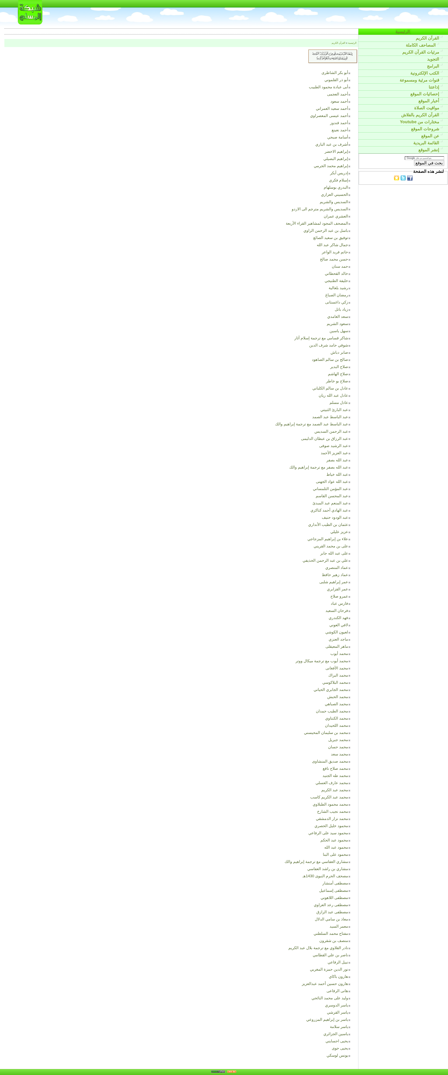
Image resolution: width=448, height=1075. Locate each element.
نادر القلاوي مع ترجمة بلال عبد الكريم (318, 948)
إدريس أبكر (339, 173)
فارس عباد (339, 603)
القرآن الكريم (428, 38)
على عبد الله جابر (334, 553)
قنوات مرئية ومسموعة (420, 80)
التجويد (433, 59)
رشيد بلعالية (338, 288)
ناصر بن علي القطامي (330, 955)
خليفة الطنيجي (336, 280)
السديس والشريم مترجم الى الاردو (320, 209)
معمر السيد (339, 926)
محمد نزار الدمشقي (332, 818)
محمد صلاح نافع (335, 768)
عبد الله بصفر (337, 460)
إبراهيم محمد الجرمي (331, 166)
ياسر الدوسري (336, 1005)
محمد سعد (339, 754)
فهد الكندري (338, 618)
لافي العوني (338, 625)
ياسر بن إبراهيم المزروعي (327, 1019)
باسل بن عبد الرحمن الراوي (325, 230)
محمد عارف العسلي (332, 783)
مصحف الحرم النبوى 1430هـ (325, 876)
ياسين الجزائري (335, 1034)
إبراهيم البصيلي (335, 158)
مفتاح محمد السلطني (331, 933)
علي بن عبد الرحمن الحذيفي (325, 560)
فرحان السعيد (337, 610)
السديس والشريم (334, 202)
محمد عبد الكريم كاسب (329, 797)
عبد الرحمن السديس (331, 431)
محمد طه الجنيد (335, 775)
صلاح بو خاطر (337, 381)
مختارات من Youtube (420, 121)
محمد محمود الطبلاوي (330, 804)
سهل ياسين (339, 331)
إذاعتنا (434, 87)
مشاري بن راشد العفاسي (327, 869)
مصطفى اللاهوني (334, 897)
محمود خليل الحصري (331, 826)
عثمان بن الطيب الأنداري (328, 524)
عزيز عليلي (339, 532)
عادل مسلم (339, 402)
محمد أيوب (339, 653)
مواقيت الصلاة (427, 107)
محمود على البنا (335, 854)
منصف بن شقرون (333, 940)
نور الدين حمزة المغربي (329, 969)
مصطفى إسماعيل (333, 890)
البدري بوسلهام (336, 187)
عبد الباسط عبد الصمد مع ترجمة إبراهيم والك (311, 424)
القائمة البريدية (426, 142)
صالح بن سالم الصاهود (330, 359)
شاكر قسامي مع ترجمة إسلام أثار (321, 338)
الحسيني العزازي (334, 194)
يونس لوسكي (337, 1055)
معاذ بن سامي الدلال (331, 919)
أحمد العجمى (337, 94)
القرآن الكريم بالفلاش (420, 114)
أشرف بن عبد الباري (331, 144)
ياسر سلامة (339, 1026)
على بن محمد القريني (331, 546)
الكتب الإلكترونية (425, 73)
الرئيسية (403, 31)
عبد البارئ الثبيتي (334, 410)
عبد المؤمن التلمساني (330, 489)
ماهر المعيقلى (337, 646)
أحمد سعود (339, 101)
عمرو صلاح (339, 596)
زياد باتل (341, 309)
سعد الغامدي (337, 316)
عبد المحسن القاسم (332, 496)
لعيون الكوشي (336, 632)
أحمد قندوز (339, 123)
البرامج (433, 66)
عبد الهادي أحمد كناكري (329, 510)
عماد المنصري (336, 567)
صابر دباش (339, 352)
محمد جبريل (338, 740)
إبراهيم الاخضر (336, 151)
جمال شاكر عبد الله (332, 245)
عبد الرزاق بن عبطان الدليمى (324, 438)
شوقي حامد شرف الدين (328, 345)
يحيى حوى (340, 1048)
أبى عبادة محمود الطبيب (328, 87)
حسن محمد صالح (334, 259)
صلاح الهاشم (338, 374)
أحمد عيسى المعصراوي (329, 115)
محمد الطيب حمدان (332, 711)
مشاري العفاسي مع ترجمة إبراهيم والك (316, 861)
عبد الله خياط (337, 474)
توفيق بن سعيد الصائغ (330, 237)
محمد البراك (338, 675)
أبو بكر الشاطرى (334, 72)
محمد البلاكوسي (335, 682)
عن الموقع (430, 135)
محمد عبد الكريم (334, 790)
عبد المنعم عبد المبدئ (330, 503)
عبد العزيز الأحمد (334, 453)
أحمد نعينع (340, 130)
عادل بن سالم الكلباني (330, 388)
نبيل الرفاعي (338, 962)
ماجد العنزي (338, 639)
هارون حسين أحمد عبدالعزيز (325, 983)
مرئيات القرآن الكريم (421, 52)
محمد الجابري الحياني (331, 689)
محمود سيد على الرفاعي (328, 833)
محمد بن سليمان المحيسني (326, 732)
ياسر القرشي (337, 1012)
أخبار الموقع (429, 100)
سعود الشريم (337, 324)
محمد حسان (338, 747)
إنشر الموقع (429, 149)
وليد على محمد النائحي (330, 998)
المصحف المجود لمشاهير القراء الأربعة (317, 223)
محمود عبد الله (336, 847)
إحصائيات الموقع (425, 93)
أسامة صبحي (337, 137)
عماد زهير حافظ (335, 575)
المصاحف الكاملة (421, 45)
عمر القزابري (337, 589)
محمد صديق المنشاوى (330, 761)
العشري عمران (336, 216)
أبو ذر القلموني (336, 80)
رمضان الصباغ (336, 295)
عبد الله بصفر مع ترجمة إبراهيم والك (318, 467)
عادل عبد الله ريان (333, 395)
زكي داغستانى (336, 302)
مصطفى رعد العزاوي (331, 905)
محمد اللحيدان (336, 725)
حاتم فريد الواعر (335, 252)
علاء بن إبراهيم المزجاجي (327, 539)
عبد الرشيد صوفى (333, 446)
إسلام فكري (338, 180)
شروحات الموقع (425, 128)
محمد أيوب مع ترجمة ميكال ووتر (322, 661)
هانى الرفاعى (337, 991)
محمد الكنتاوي (336, 718)
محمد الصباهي (336, 704)
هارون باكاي (338, 976)
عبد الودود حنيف (335, 517)
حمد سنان (340, 266)
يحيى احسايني (337, 1041)
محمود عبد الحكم (334, 840)
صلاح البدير (339, 367)
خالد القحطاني (336, 273)
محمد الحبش (337, 697)
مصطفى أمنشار (335, 883)
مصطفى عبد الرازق (332, 912)
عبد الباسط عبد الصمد (330, 417)
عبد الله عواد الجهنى (332, 481)
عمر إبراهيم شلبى (333, 582)
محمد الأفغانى (337, 668)
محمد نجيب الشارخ (332, 811)
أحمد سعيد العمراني (332, 108)
